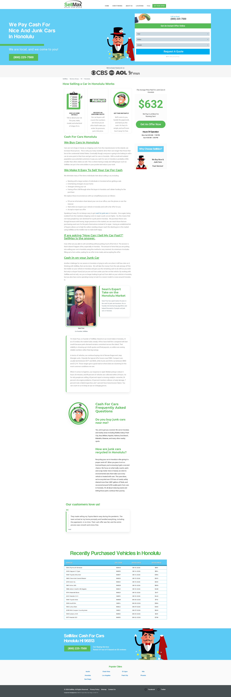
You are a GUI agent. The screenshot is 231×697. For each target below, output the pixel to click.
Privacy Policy (94, 689)
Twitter (163, 689)
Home (107, 6)
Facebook (151, 689)
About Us (129, 6)
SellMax (65, 79)
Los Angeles (106, 675)
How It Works (117, 6)
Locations (139, 6)
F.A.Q (148, 6)
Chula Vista (106, 671)
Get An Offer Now (150, 124)
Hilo (143, 671)
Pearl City (125, 675)
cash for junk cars (102, 213)
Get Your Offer (159, 6)
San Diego (87, 679)
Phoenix (143, 675)
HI (82, 79)
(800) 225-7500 (23, 57)
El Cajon (125, 671)
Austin (88, 671)
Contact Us (112, 689)
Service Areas (74, 79)
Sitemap (103, 689)
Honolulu (87, 79)
